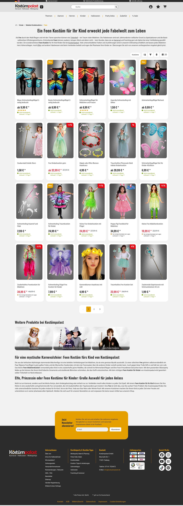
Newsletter (48, 476)
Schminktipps (75, 467)
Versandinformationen (52, 467)
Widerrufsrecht (77, 502)
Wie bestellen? (50, 460)
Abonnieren (115, 429)
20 (165, 54)
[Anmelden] (150, 7)
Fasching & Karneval (77, 473)
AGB (67, 502)
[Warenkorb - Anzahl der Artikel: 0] (165, 7)
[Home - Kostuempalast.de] (23, 453)
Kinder (21, 25)
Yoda (74, 388)
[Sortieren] (156, 54)
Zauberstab (68, 365)
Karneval (117, 40)
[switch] (140, 468)
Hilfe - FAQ (48, 473)
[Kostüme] (135, 55)
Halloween (74, 470)
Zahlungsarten (50, 463)
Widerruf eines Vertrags (53, 486)
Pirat (70, 388)
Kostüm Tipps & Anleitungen (80, 463)
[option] (29, 77)
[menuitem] (16, 1)
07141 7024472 (110, 467)
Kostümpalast (73, 43)
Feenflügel (29, 365)
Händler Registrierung (52, 483)
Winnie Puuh (96, 388)
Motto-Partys (50, 383)
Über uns (48, 454)
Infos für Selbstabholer (53, 457)
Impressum (102, 502)
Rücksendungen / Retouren (54, 470)
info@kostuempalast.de (112, 470)
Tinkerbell (74, 38)
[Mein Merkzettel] (158, 7)
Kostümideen (75, 460)
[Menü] (143, 463)
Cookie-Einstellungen (118, 502)
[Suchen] (116, 7)
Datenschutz (91, 502)
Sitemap (48, 479)
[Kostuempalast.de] (27, 7)
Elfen (39, 45)
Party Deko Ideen (76, 457)
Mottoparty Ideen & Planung (80, 454)
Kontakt (60, 502)
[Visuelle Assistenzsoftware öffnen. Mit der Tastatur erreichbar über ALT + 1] (40, 7)
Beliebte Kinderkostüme (34, 25)
